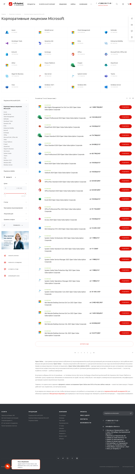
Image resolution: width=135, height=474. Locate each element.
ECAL (79, 41)
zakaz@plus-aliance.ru (112, 426)
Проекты (83, 411)
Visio (13, 85)
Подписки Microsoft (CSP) (12, 100)
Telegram (63, 458)
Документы (62, 431)
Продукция (33, 411)
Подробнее (125, 107)
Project (80, 63)
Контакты (84, 419)
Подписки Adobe (9, 171)
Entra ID (14, 52)
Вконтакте (58, 458)
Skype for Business (17, 74)
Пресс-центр (85, 415)
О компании (62, 415)
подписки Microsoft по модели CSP (115, 391)
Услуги (4, 411)
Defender (114, 30)
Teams (113, 74)
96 (93, 352)
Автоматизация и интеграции (9, 418)
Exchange (48, 52)
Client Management (84, 30)
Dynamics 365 (49, 41)
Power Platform (50, 63)
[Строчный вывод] (130, 98)
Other (13, 63)
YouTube (68, 458)
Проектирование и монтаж (9, 425)
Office (80, 52)
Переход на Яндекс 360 (8, 415)
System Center (82, 74)
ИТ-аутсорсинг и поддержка (9, 423)
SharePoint (114, 63)
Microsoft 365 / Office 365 (119, 52)
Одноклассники (72, 458)
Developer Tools (17, 41)
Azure (13, 30)
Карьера (61, 428)
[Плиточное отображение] (127, 98)
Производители (63, 423)
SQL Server (48, 74)
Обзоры (61, 438)
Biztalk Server (49, 30)
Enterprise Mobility (117, 41)
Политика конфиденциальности (109, 466)
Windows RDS (82, 85)
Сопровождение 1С (6, 420)
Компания (63, 411)
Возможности (85, 422)
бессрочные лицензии (57, 393)
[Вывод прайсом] (133, 98)
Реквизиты (62, 433)
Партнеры (62, 420)
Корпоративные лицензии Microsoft (13, 107)
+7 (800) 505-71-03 (104, 3)
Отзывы (61, 425)
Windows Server (116, 85)
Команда (61, 418)
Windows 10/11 (49, 85)
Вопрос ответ (63, 436)
